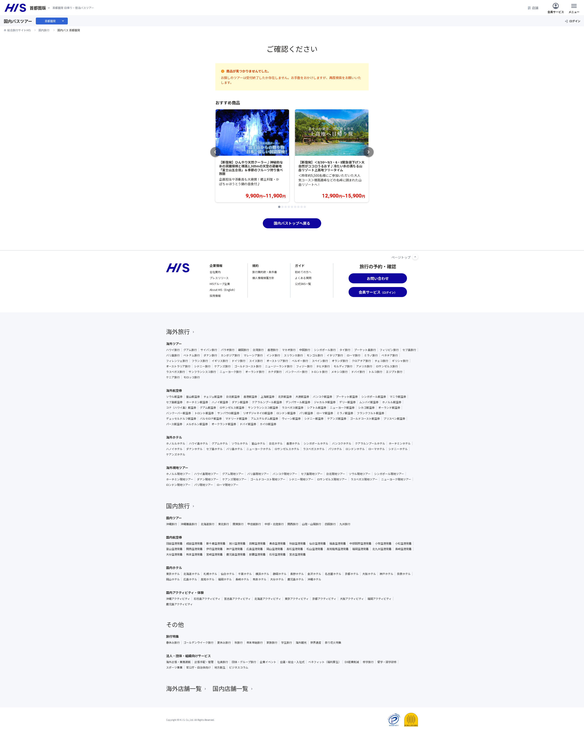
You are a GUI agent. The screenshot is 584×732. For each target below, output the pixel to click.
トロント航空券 (204, 413)
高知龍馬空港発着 (338, 549)
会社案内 (215, 272)
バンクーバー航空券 (178, 413)
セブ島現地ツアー (312, 474)
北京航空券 (285, 396)
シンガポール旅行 (325, 350)
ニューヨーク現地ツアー (396, 479)
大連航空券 (302, 396)
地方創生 (219, 667)
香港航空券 (250, 396)
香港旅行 (272, 350)
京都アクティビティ (324, 598)
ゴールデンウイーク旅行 (198, 642)
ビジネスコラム (238, 667)
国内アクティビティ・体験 (185, 592)
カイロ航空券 (268, 424)
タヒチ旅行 (323, 366)
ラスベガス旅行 (175, 372)
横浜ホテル (262, 574)
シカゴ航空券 (366, 407)
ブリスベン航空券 (394, 418)
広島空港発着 (254, 549)
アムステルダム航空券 (264, 418)
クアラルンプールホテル (370, 443)
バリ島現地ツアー (258, 474)
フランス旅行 (200, 361)
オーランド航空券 (389, 407)
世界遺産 (315, 642)
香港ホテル (293, 443)
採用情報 (215, 296)
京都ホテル (352, 574)
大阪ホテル (369, 574)
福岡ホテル (225, 579)
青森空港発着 (277, 543)
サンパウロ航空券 (228, 413)
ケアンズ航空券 (336, 418)
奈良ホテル (404, 574)
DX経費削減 (352, 662)
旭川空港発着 (237, 543)
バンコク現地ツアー (285, 474)
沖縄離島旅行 (189, 524)
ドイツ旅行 (238, 361)
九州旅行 (344, 524)
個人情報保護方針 (263, 278)
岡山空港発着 (274, 549)
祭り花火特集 (333, 642)
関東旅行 (238, 524)
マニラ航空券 (398, 396)
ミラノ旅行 (371, 355)
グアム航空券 (208, 407)
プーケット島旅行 (365, 350)
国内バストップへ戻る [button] (292, 223)
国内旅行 (178, 505)
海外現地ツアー (177, 467)
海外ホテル (174, 437)
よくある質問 (303, 278)
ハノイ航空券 (220, 402)
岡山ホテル (173, 579)
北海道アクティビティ (267, 598)
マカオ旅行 (289, 350)
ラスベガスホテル (314, 449)
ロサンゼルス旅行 (387, 366)
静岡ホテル (280, 574)
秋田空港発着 (297, 543)
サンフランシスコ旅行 (202, 372)
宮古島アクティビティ (237, 598)
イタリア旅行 (335, 355)
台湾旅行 (258, 350)
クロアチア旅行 (361, 361)
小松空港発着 (403, 543)
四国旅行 (330, 524)
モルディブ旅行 (343, 366)
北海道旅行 (207, 524)
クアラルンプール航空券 (267, 402)
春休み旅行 (173, 642)
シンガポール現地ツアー (389, 474)
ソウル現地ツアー (359, 474)
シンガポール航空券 (373, 396)
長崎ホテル (242, 579)
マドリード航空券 (236, 418)
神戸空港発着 (234, 549)
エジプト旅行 (394, 372)
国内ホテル (174, 567)
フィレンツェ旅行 (177, 361)
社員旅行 (222, 662)
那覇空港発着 (257, 554)
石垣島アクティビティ (207, 598)
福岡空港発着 (360, 549)
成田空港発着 (194, 543)
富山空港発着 (174, 549)
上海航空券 (267, 396)
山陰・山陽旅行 (311, 524)
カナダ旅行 (275, 372)
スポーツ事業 (174, 667)
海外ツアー (174, 343)
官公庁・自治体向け (198, 667)
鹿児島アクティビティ (179, 604)
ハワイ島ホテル (198, 443)
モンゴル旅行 (315, 355)
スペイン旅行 (320, 361)
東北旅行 (223, 524)
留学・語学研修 (386, 662)
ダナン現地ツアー (208, 479)
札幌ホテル (210, 574)
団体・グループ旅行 (244, 662)
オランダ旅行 (340, 361)
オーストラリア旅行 (178, 366)
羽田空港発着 (174, 543)
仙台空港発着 (317, 543)
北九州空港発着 (381, 549)
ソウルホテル (240, 443)
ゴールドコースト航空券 (365, 418)
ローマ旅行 (353, 355)
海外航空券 (174, 390)
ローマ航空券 (325, 413)
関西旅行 (292, 524)
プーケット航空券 (347, 396)
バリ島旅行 (173, 355)
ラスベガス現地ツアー (364, 479)
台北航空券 (233, 396)
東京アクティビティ (297, 598)
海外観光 (301, 642)
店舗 (535, 8)
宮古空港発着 (297, 554)
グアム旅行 (190, 350)
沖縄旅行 (171, 524)
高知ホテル (207, 579)
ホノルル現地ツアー (178, 474)
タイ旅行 (344, 350)
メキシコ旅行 (339, 372)
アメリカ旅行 (364, 366)
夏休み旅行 (224, 642)
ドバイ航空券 (248, 424)
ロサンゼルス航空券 (232, 407)
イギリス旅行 (220, 361)
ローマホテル (376, 449)
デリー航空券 (347, 402)
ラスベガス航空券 (292, 407)
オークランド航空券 (223, 424)
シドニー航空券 (313, 418)
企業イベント (268, 662)
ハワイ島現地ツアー (206, 474)
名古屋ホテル (333, 574)
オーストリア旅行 (277, 361)
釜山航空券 (193, 396)
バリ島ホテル (234, 449)
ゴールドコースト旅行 (247, 366)
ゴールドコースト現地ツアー (267, 479)
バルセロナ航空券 (211, 418)
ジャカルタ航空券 (325, 402)
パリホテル (335, 449)
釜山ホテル (258, 443)
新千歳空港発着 (215, 543)
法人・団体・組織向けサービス (188, 655)
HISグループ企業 (220, 284)
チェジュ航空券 (212, 396)
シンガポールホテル (316, 443)
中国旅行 (304, 350)
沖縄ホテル (314, 579)
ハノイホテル (174, 449)
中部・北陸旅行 (274, 524)
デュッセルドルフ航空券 (181, 418)
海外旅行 (178, 331)
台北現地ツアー (335, 474)
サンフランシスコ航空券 (263, 407)
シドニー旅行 (202, 366)
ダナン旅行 (210, 355)
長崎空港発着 (403, 549)
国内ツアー (174, 518)
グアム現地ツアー (233, 474)
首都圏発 (55, 21)
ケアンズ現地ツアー (234, 479)
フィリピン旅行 (389, 350)
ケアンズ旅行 (222, 366)
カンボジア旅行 (230, 355)
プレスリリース (219, 278)
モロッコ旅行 (191, 377)
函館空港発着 (257, 543)
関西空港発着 (194, 549)
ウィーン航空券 (291, 418)
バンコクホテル (341, 443)
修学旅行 (368, 662)
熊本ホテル (259, 579)
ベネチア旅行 (389, 355)
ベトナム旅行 (191, 355)
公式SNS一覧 (303, 284)
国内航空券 (174, 537)
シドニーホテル (398, 449)
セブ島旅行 (409, 350)
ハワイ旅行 (173, 350)
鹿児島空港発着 (235, 554)
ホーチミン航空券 (197, 402)
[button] (279, 207)
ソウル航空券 (174, 396)
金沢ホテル (314, 574)
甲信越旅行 (254, 524)
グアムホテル (220, 443)
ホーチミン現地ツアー (179, 479)
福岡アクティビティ (379, 598)
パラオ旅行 (228, 350)
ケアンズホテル (175, 454)
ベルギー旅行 (300, 361)
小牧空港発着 (383, 543)
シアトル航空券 (316, 407)
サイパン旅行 (209, 350)
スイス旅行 (256, 361)
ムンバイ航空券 (368, 402)
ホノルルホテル (175, 443)
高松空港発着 (295, 549)
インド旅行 (273, 355)
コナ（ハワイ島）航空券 (181, 407)
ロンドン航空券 (286, 413)
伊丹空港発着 (214, 549)
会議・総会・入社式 (292, 662)
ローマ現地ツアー (227, 485)
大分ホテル (277, 579)
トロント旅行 (319, 372)
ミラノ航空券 (345, 413)
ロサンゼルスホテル (287, 449)
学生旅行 (286, 642)
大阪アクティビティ (352, 598)
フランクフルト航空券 (370, 413)
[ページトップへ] (415, 257)
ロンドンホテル (355, 449)
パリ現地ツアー (203, 485)
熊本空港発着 (194, 554)
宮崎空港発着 (214, 554)
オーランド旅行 (254, 372)
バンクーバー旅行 (296, 372)
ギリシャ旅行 (400, 361)
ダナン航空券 (240, 402)
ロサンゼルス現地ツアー (332, 479)
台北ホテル (276, 443)
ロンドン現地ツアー (178, 485)
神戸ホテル (386, 574)
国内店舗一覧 (230, 688)
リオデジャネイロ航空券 (258, 413)
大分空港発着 (174, 554)
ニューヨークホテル (258, 449)
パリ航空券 (306, 413)
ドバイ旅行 (358, 372)
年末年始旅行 (254, 642)
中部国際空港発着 (360, 543)
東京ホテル (173, 574)
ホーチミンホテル (400, 443)
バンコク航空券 (322, 396)
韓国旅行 (243, 350)
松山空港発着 (315, 549)
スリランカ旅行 (293, 355)
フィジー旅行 (304, 366)
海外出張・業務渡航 (178, 662)
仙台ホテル (228, 574)
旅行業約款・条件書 (264, 272)
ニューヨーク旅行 (231, 372)
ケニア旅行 (173, 377)
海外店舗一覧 (184, 688)
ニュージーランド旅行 (278, 366)
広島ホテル (190, 579)
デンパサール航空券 (298, 402)
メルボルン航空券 (197, 424)
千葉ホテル (245, 574)
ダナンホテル (194, 449)
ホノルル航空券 (391, 402)
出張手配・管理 (204, 662)
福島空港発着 (337, 543)
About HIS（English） (223, 290)
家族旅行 (271, 642)
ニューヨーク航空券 (342, 407)
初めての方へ (303, 272)
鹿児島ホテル (295, 579)
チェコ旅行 (381, 361)
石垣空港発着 (277, 554)
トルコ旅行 (375, 372)
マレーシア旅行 (253, 355)
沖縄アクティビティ (178, 598)
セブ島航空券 (174, 402)
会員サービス (556, 11)
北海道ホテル (191, 574)
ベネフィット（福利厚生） (324, 662)
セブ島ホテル (214, 449)
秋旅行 (239, 642)
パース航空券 (174, 424)
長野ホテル (297, 574)
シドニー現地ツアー (301, 479)
